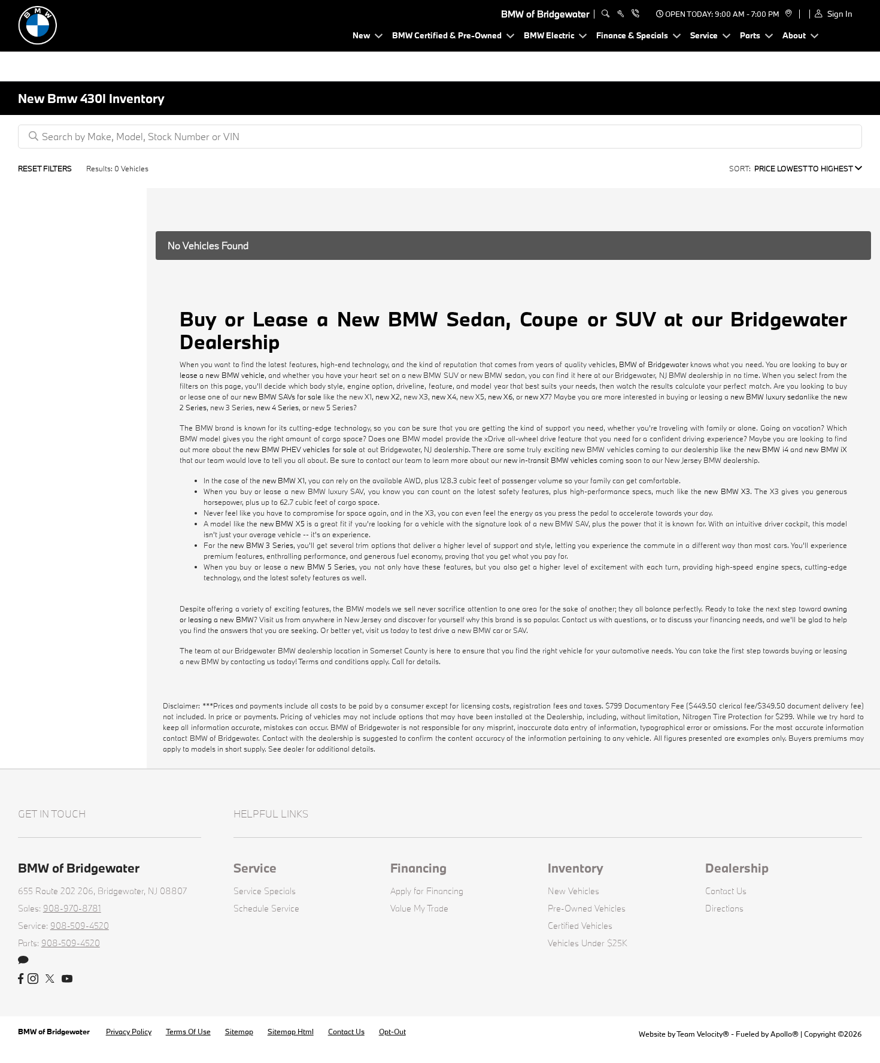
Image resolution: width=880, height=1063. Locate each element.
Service (255, 867)
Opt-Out (392, 1031)
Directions (724, 908)
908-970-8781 (72, 908)
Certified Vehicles (580, 925)
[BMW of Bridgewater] (102, 24)
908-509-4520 (79, 925)
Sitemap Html (291, 1031)
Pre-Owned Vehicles (587, 908)
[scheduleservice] (620, 14)
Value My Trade (419, 908)
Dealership (737, 867)
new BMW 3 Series (261, 545)
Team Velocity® (702, 1033)
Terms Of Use (188, 1031)
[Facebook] (20, 979)
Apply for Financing (426, 891)
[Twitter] (50, 979)
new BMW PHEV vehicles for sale (301, 449)
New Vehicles (573, 891)
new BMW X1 (283, 480)
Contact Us (726, 891)
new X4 (444, 396)
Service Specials (264, 891)
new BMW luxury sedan (769, 396)
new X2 (387, 396)
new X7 (536, 396)
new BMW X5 (282, 523)
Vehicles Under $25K (587, 943)
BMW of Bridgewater (653, 364)
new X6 (500, 396)
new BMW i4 (767, 449)
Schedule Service (266, 908)
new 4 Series (277, 407)
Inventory (575, 867)
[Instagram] (33, 979)
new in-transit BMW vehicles (550, 460)
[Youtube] (67, 979)
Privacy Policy (128, 1031)
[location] (786, 13)
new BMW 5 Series (322, 566)
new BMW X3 (727, 491)
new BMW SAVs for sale (282, 396)
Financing (418, 867)
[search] (605, 13)
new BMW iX (826, 449)
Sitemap (239, 1031)
